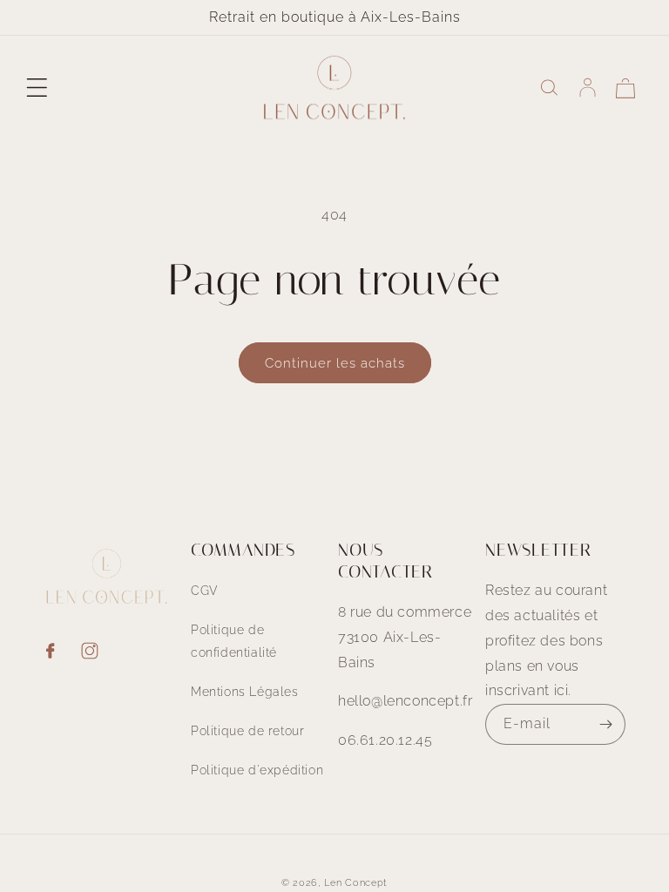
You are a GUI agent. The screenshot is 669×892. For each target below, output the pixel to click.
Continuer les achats (335, 363)
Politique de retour (247, 731)
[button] (36, 88)
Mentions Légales (245, 692)
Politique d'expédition (257, 770)
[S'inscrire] (605, 724)
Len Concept (356, 883)
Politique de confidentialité (234, 641)
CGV (205, 591)
